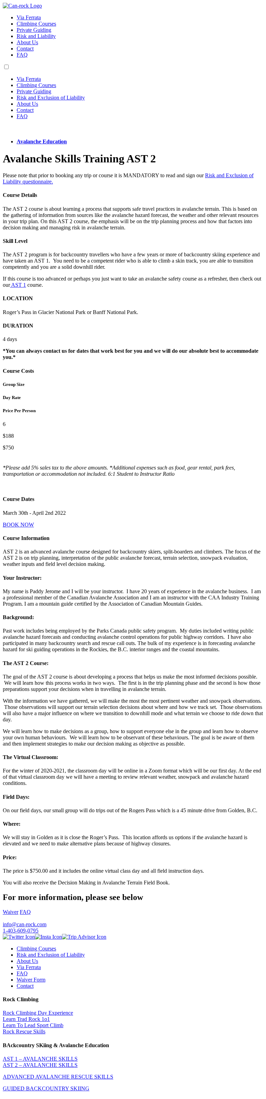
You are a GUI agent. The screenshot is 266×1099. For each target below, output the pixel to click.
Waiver (10, 912)
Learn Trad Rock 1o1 (26, 1019)
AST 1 (18, 285)
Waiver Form (31, 980)
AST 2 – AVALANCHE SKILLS (40, 1065)
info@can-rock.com (24, 924)
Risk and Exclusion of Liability (51, 98)
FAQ (22, 55)
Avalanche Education (42, 141)
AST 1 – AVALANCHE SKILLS (40, 1059)
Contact (25, 48)
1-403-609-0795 (20, 931)
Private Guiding (34, 30)
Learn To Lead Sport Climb (33, 1025)
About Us (27, 42)
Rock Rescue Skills (24, 1031)
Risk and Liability (36, 36)
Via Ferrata (29, 17)
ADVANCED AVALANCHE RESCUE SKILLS (58, 1077)
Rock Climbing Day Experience (38, 1013)
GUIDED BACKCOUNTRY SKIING (46, 1088)
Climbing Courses (36, 24)
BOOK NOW (18, 525)
